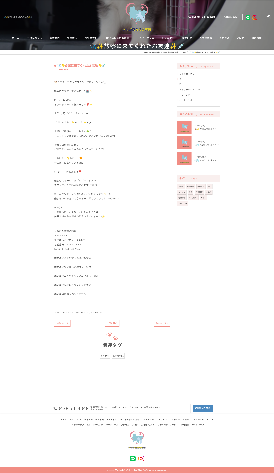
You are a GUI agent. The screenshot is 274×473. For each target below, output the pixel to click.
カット (203, 197)
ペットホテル (96, 312)
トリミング (84, 312)
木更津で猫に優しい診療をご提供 (72, 267)
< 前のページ (62, 323)
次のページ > (162, 323)
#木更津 (104, 355)
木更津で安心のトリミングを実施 (72, 284)
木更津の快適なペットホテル (70, 293)
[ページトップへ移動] (217, 408)
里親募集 (199, 192)
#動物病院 (118, 355)
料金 (190, 192)
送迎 (209, 186)
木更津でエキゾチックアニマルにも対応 (76, 275)
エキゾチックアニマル (69, 312)
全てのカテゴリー (188, 73)
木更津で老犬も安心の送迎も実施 (72, 258)
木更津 (181, 186)
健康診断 (181, 197)
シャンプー (182, 203)
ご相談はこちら (230, 17)
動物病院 (190, 186)
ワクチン (181, 192)
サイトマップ (198, 424)
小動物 (208, 192)
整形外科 (201, 186)
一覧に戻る (112, 323)
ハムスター (193, 197)
